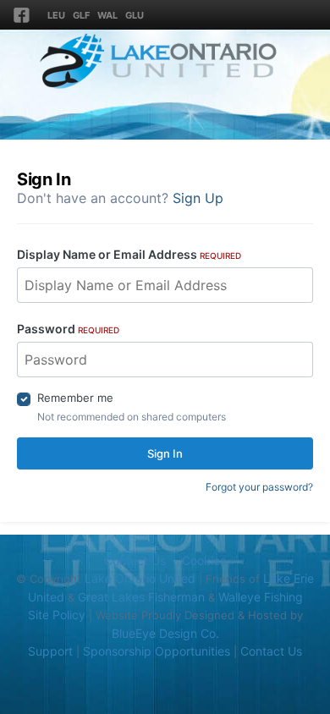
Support (50, 651)
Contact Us (135, 560)
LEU (56, 15)
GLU (134, 15)
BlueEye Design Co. (165, 633)
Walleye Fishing (260, 597)
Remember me (75, 397)
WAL (107, 15)
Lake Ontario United (140, 578)
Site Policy (56, 614)
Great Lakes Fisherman (141, 597)
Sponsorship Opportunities (156, 651)
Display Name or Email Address (129, 254)
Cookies (204, 560)
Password (68, 328)
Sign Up (198, 197)
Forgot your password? (259, 487)
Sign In (165, 453)
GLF (81, 15)
